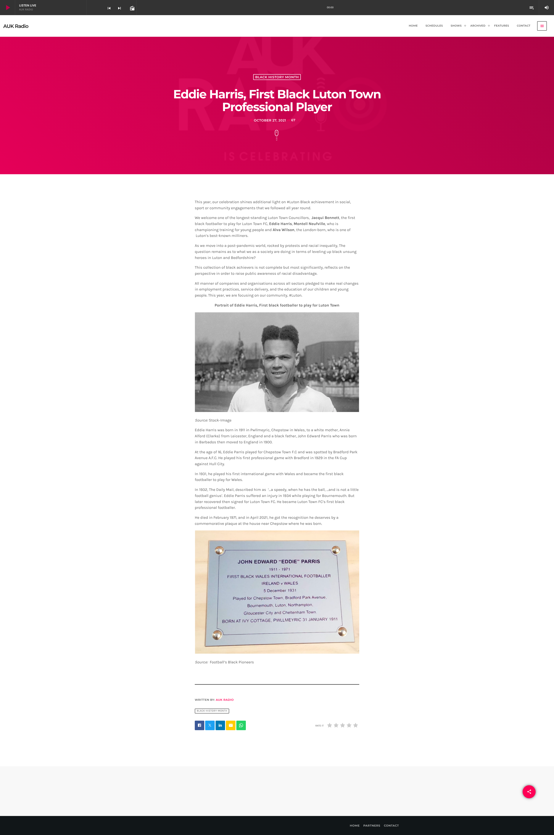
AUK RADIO (225, 700)
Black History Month (277, 77)
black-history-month (212, 710)
